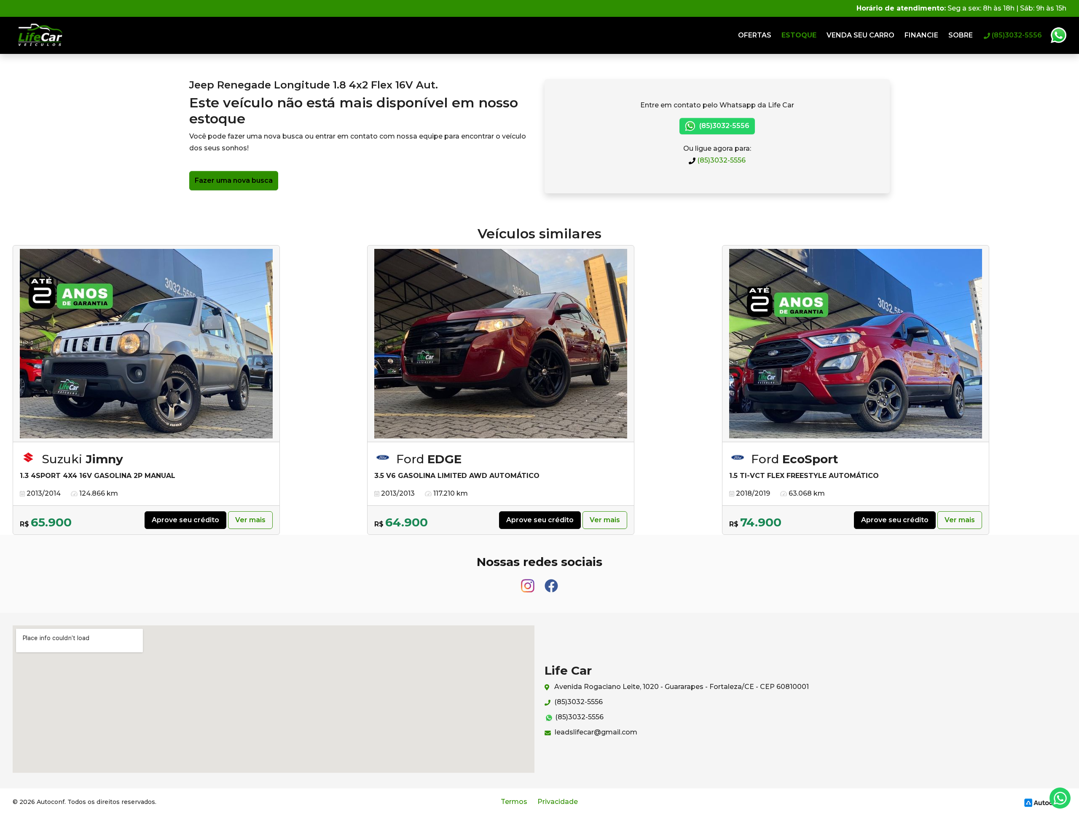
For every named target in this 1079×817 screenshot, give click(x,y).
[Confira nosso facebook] (551, 582)
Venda (860, 35)
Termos (514, 802)
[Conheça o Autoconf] (1044, 802)
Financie (921, 35)
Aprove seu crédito (185, 520)
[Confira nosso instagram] (528, 582)
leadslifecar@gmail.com (595, 732)
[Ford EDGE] (501, 344)
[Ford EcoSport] (855, 344)
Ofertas (754, 35)
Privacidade (557, 802)
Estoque (798, 35)
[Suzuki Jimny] (146, 344)
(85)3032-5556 (720, 160)
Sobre (960, 35)
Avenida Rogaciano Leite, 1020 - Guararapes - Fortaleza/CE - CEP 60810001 (681, 687)
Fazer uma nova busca (234, 180)
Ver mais (250, 520)
